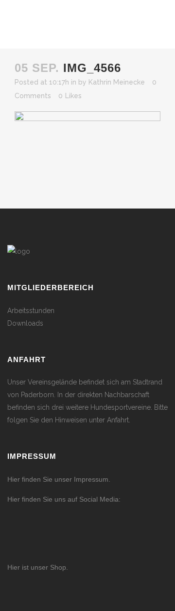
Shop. (58, 567)
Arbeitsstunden (30, 310)
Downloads (25, 323)
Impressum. (92, 479)
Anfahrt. (118, 420)
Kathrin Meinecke (116, 82)
